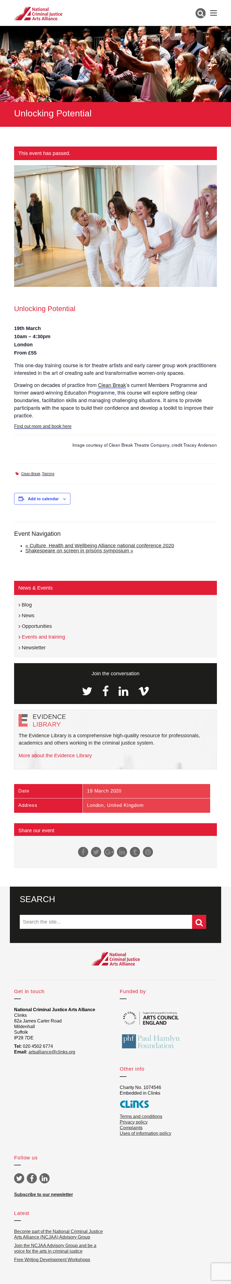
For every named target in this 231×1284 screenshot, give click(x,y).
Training (48, 473)
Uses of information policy (145, 1133)
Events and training (43, 637)
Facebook (32, 1178)
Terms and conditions (141, 1116)
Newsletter (34, 647)
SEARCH (37, 899)
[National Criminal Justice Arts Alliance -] (38, 13)
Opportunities (37, 626)
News (28, 615)
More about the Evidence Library (55, 755)
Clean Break (112, 384)
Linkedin (44, 1178)
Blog (27, 605)
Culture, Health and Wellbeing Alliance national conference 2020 (99, 545)
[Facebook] (105, 691)
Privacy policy (134, 1122)
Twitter (19, 1178)
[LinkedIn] (123, 691)
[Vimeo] (143, 691)
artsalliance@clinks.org (51, 1052)
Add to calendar (43, 498)
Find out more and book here (43, 426)
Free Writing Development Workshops (52, 1259)
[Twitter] (87, 691)
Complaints (131, 1127)
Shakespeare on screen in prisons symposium (79, 551)
